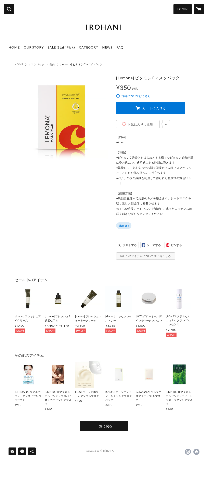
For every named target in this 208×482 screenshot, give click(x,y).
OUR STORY (34, 47)
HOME (14, 47)
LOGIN (183, 9)
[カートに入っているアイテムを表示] (199, 9)
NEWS (107, 47)
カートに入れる (154, 108)
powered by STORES (100, 451)
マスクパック (36, 64)
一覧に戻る (104, 426)
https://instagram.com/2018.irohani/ (188, 452)
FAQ (120, 47)
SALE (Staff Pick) (61, 47)
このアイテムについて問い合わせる (148, 256)
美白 (52, 64)
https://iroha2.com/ (196, 452)
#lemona (124, 225)
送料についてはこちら (136, 96)
